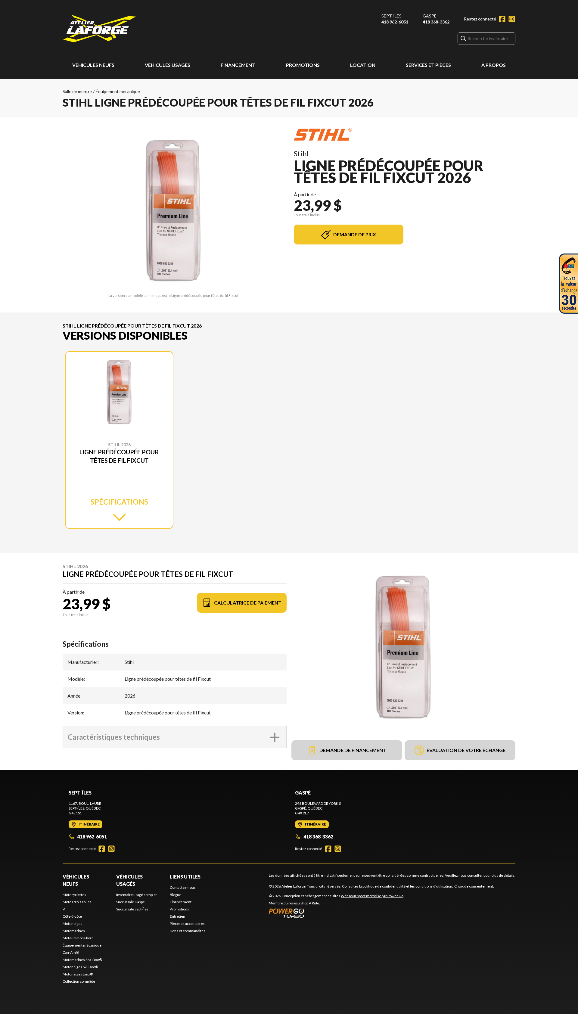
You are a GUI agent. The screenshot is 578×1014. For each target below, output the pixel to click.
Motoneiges (72, 923)
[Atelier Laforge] (100, 29)
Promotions (303, 65)
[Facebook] (502, 19)
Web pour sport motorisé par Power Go (372, 896)
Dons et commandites (187, 930)
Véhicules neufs (93, 65)
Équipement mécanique (118, 91)
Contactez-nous (183, 887)
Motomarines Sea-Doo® (82, 959)
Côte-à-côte (72, 916)
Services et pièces (428, 65)
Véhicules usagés (167, 65)
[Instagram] (511, 19)
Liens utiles (185, 876)
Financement (238, 65)
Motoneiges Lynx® (78, 974)
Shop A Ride (309, 903)
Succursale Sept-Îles (132, 909)
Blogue (175, 894)
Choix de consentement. (474, 886)
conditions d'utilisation (433, 886)
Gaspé (430, 15)
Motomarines (74, 930)
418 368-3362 (436, 21)
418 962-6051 (394, 21)
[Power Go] (336, 913)
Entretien (177, 916)
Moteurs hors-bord (78, 938)
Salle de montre (77, 91)
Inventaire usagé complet (136, 894)
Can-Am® (71, 952)
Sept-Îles (391, 15)
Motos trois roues (77, 902)
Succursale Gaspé (130, 902)
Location (362, 65)
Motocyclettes (74, 894)
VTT (66, 909)
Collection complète (79, 981)
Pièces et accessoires (187, 923)
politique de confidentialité (384, 886)
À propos (493, 65)
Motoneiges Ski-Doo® (80, 967)
